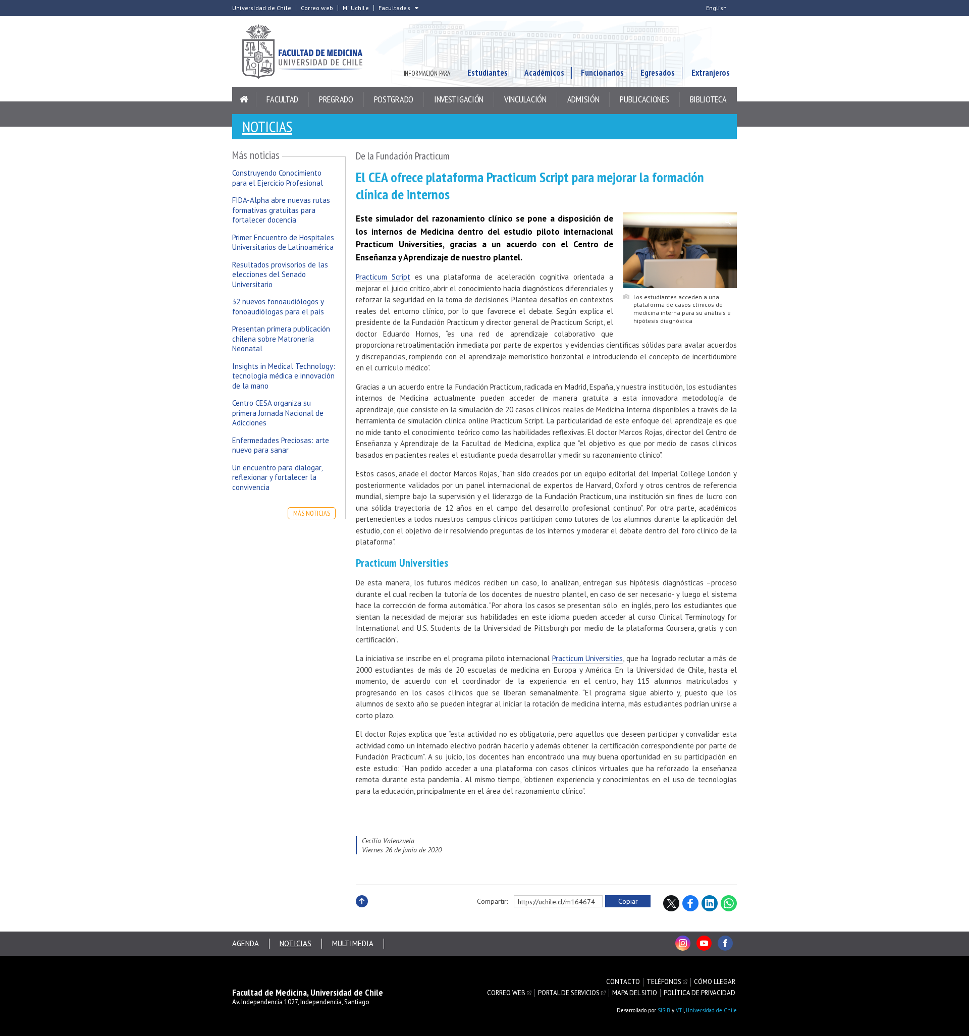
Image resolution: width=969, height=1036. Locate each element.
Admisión (583, 99)
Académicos (544, 72)
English (716, 8)
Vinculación (525, 99)
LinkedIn (710, 903)
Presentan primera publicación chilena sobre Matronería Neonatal (281, 338)
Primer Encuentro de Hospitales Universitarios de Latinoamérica (283, 242)
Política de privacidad (699, 993)
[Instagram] (682, 943)
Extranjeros (710, 72)
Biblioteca (708, 99)
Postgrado (393, 99)
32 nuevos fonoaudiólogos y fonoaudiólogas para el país (278, 306)
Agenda (245, 943)
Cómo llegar (714, 982)
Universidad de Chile (261, 8)
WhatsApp (729, 903)
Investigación (458, 99)
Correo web (317, 8)
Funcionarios (602, 72)
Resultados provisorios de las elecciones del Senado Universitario (280, 274)
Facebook (690, 903)
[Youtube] (704, 943)
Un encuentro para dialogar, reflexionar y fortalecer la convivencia (277, 477)
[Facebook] (725, 943)
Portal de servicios (569, 993)
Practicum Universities (587, 658)
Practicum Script (383, 277)
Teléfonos (664, 982)
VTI (680, 1010)
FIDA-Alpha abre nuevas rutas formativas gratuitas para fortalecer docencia (281, 210)
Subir (362, 912)
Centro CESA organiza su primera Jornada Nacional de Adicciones (278, 412)
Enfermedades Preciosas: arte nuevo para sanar (280, 445)
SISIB (664, 1010)
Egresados (657, 72)
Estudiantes (487, 72)
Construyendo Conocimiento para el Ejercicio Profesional (277, 178)
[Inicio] (244, 99)
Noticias (267, 126)
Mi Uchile (356, 8)
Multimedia (352, 943)
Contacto (623, 982)
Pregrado (336, 99)
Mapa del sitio (634, 993)
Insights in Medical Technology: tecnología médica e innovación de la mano (283, 376)
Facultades (394, 8)
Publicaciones (644, 99)
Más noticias (311, 513)
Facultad (282, 99)
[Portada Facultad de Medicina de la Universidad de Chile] (308, 51)
